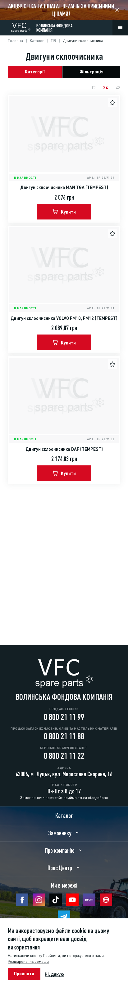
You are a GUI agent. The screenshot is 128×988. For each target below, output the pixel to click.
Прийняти (24, 973)
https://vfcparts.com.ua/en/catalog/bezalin (64, 10)
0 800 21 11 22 (64, 754)
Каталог (37, 40)
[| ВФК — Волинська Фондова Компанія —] (21, 26)
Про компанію (60, 850)
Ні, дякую (54, 974)
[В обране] (112, 102)
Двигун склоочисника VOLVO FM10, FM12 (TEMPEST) (64, 318)
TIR (53, 40)
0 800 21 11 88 (64, 735)
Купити (68, 211)
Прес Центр (60, 867)
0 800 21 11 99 (64, 716)
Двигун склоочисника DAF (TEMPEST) (64, 449)
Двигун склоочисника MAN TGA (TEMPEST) (64, 187)
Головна (15, 40)
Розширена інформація (28, 961)
